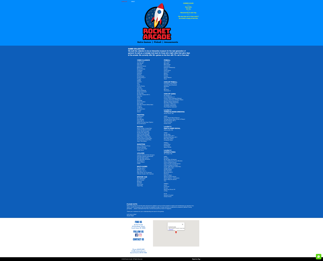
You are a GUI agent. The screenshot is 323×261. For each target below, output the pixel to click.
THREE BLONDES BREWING (174, 112)
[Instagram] (140, 235)
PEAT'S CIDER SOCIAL (172, 128)
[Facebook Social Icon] (136, 235)
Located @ (168, 110)
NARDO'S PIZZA (170, 152)
